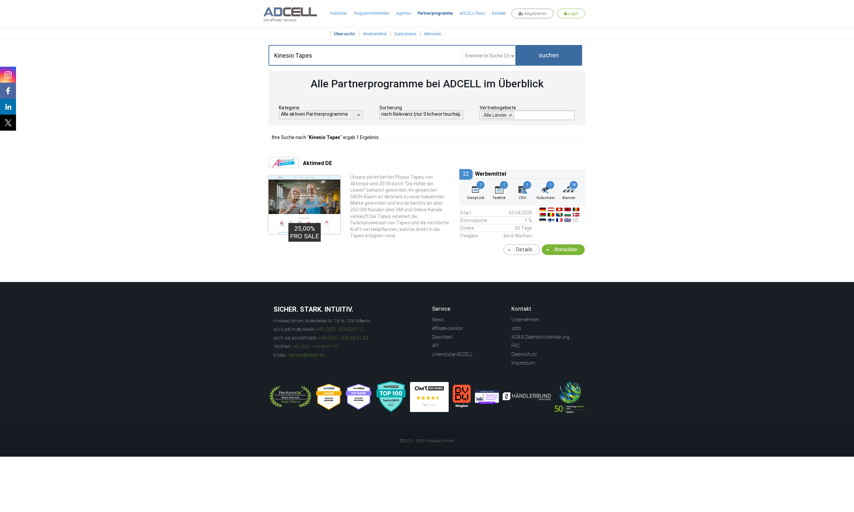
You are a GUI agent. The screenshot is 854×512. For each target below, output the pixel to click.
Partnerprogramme (435, 13)
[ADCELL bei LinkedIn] (8, 107)
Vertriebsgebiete (498, 107)
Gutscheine (405, 33)
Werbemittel (374, 33)
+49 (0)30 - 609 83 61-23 (343, 338)
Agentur (403, 13)
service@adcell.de (307, 355)
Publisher (338, 13)
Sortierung (390, 107)
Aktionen (432, 33)
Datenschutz (524, 354)
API (435, 345)
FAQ (515, 345)
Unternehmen (525, 319)
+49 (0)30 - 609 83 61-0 (340, 329)
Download (442, 337)
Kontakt (499, 13)
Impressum (523, 363)
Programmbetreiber (372, 13)
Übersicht (344, 33)
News (438, 319)
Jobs (516, 328)
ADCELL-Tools (472, 13)
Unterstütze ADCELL (452, 354)
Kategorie (289, 107)
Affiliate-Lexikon (447, 328)
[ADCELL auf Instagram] (8, 75)
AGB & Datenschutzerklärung (540, 337)
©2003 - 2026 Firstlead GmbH (427, 441)
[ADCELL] (429, 397)
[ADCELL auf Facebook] (8, 91)
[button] (548, 55)
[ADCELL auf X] (8, 123)
